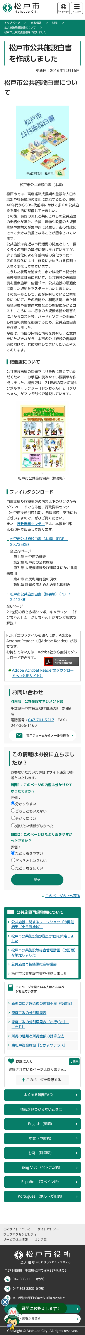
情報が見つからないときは (41, 1109)
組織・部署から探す (27, 1318)
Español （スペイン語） (41, 1181)
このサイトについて (17, 1229)
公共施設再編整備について (20, 27)
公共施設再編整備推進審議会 (34, 964)
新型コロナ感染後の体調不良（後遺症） (43, 1003)
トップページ (12, 22)
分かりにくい (25, 818)
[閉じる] (5, 1302)
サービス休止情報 (15, 1239)
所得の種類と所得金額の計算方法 (38, 1036)
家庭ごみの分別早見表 (29, 1013)
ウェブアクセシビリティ (20, 1234)
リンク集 (40, 1239)
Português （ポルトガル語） (41, 1196)
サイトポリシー (48, 1229)
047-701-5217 (41, 720)
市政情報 (36, 22)
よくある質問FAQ (38, 1095)
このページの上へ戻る (62, 896)
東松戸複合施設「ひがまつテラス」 (39, 1045)
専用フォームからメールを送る (47, 735)
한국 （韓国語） (41, 1153)
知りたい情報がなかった (34, 826)
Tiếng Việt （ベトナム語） (41, 1167)
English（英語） (41, 1124)
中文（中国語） (41, 1138)
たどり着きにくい (29, 868)
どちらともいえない (31, 811)
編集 (75, 1061)
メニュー (77, 11)
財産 (55, 22)
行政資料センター (31, 524)
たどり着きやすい (29, 853)
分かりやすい (25, 804)
